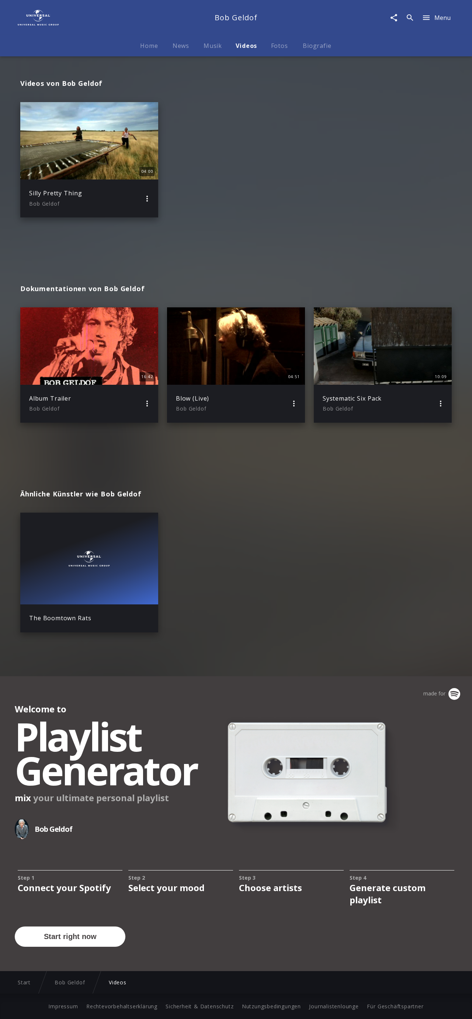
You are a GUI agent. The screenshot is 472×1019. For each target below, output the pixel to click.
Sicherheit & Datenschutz (199, 1006)
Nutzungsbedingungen (271, 1006)
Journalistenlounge (333, 1006)
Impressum (63, 1006)
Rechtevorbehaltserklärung (121, 1006)
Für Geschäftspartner (395, 1006)
